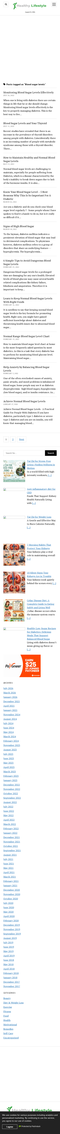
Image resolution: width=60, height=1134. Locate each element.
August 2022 (10, 802)
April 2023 (9, 767)
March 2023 (9, 771)
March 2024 (9, 736)
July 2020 (8, 903)
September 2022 (12, 797)
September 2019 (12, 933)
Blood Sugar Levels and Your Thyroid (25, 123)
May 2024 (8, 732)
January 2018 (10, 977)
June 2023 (8, 758)
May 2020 (8, 911)
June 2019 (8, 946)
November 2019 (11, 929)
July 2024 (8, 723)
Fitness (7, 1011)
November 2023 (11, 745)
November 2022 (11, 789)
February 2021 (11, 881)
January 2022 (10, 833)
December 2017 (11, 982)
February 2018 (11, 973)
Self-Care (8, 1033)
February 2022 (11, 828)
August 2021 (10, 854)
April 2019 (9, 955)
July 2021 (8, 859)
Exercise (7, 1007)
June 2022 (8, 811)
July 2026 (8, 688)
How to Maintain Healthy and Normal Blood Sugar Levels (29, 159)
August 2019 (10, 938)
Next (21, 439)
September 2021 (12, 850)
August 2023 (10, 749)
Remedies (8, 1029)
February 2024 (11, 740)
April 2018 (9, 968)
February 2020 (11, 920)
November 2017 (11, 986)
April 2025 (9, 705)
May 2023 (8, 762)
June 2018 (8, 960)
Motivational (10, 1024)
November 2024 (11, 714)
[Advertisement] (30, 48)
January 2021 (10, 885)
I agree (9, 1126)
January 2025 (10, 710)
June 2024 (8, 727)
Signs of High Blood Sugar (18, 226)
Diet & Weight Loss (13, 1002)
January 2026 (10, 697)
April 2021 (9, 872)
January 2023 (10, 780)
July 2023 (8, 754)
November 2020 (11, 894)
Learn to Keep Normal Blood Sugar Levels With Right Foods (27, 300)
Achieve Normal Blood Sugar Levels (24, 401)
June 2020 (8, 907)
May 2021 (8, 868)
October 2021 (10, 846)
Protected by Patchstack (30, 1126)
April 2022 (9, 819)
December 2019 (11, 925)
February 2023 (11, 776)
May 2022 (8, 815)
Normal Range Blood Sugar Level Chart (26, 336)
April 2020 (9, 916)
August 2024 (10, 719)
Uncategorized (11, 1037)
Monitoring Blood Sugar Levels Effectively (28, 92)
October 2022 (10, 793)
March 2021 (9, 876)
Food (6, 1015)
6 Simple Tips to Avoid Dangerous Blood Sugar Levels (27, 262)
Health (6, 1020)
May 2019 (8, 951)
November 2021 (11, 841)
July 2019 (8, 942)
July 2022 (8, 806)
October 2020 (10, 898)
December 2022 (11, 784)
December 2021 (11, 837)
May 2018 (8, 964)
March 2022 (9, 824)
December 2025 (11, 701)
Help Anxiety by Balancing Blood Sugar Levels (26, 368)
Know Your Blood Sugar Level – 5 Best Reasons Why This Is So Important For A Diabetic (27, 195)
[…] (50, 475)
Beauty (7, 998)
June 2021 (8, 863)
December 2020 (11, 889)
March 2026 (9, 692)
